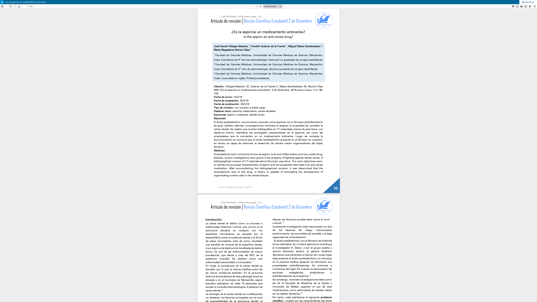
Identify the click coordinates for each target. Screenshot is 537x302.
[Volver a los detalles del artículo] (2, 2)
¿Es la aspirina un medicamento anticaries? (26, 2)
